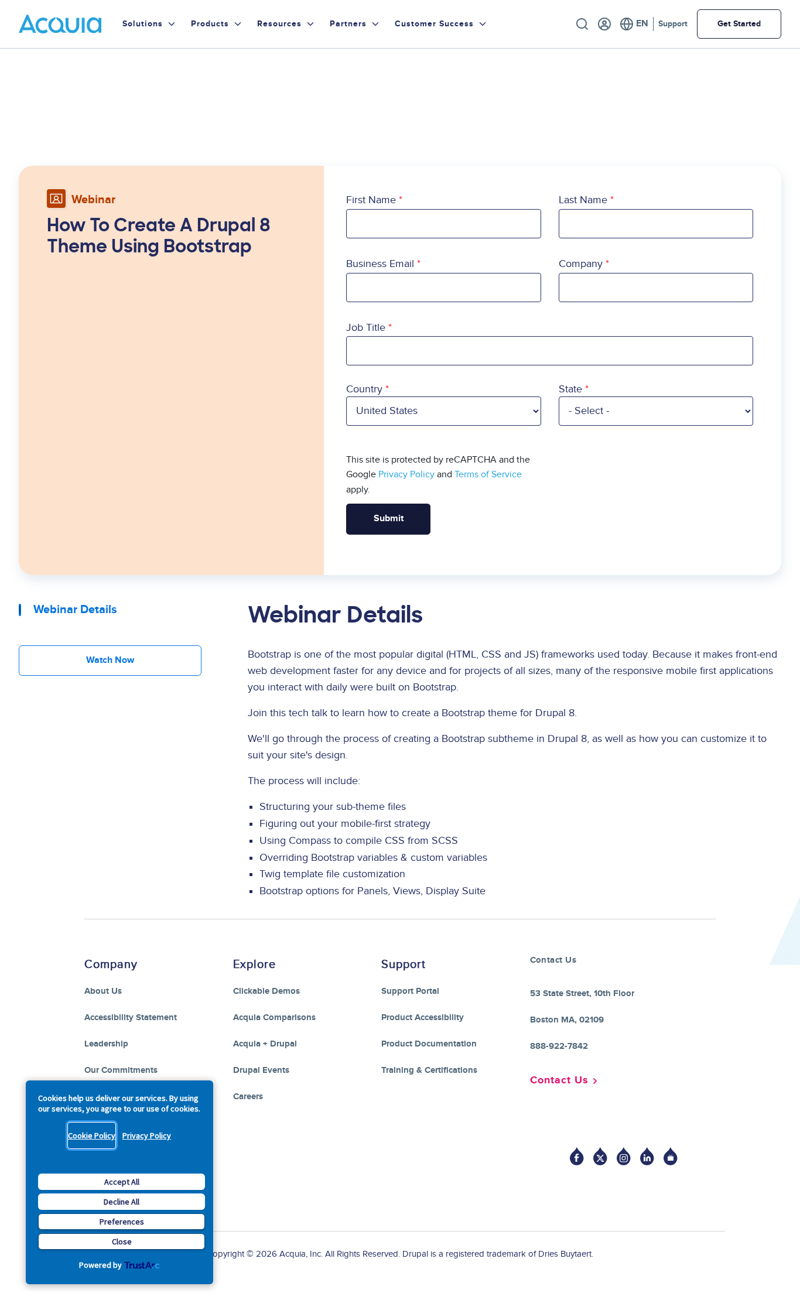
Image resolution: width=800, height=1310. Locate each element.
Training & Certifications (429, 1070)
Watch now (110, 660)
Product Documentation (429, 1043)
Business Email (380, 264)
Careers (248, 1096)
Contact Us (559, 1080)
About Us (103, 991)
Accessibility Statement (130, 1017)
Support (673, 24)
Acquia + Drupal (265, 1043)
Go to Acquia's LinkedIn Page (647, 1156)
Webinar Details (75, 610)
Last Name (583, 200)
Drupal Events (261, 1070)
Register (604, 24)
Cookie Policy (91, 1135)
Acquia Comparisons (274, 1017)
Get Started (739, 24)
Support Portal (410, 991)
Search (582, 24)
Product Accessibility (422, 1017)
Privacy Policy (146, 1135)
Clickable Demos (266, 991)
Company (581, 264)
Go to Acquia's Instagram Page (623, 1156)
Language (634, 24)
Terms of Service (488, 474)
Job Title (365, 327)
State (570, 389)
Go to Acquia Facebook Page (576, 1156)
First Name (371, 200)
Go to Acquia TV (670, 1156)
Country (364, 389)
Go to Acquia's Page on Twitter (600, 1156)
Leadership (106, 1043)
